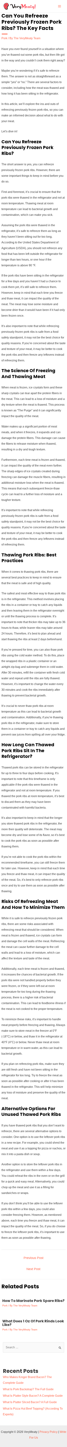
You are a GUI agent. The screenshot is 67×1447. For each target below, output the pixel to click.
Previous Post (33, 1258)
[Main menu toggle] (59, 6)
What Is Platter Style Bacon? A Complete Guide (33, 1395)
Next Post (33, 1269)
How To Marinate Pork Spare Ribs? (33, 1300)
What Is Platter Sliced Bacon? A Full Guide (30, 1402)
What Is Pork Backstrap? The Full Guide (28, 1389)
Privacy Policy (48, 1431)
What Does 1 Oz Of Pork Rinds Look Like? (33, 1323)
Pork (4, 38)
